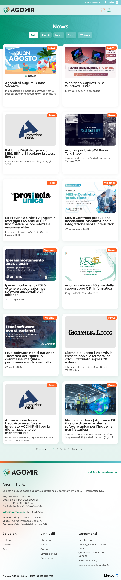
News (58, 35)
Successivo (78, 449)
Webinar (85, 35)
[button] (115, 9)
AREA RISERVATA (94, 2)
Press (71, 35)
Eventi (46, 35)
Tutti (33, 35)
